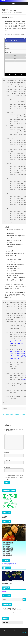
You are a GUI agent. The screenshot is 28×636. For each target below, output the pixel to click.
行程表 (4, 591)
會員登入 (4, 517)
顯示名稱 (6, 452)
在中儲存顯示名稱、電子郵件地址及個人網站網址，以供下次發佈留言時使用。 (13, 477)
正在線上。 (8, 584)
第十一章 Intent (8, 414)
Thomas (5, 12)
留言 (5, 434)
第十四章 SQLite (19, 414)
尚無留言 (20, 12)
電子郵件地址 (7, 460)
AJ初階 (5, 408)
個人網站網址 (7, 467)
